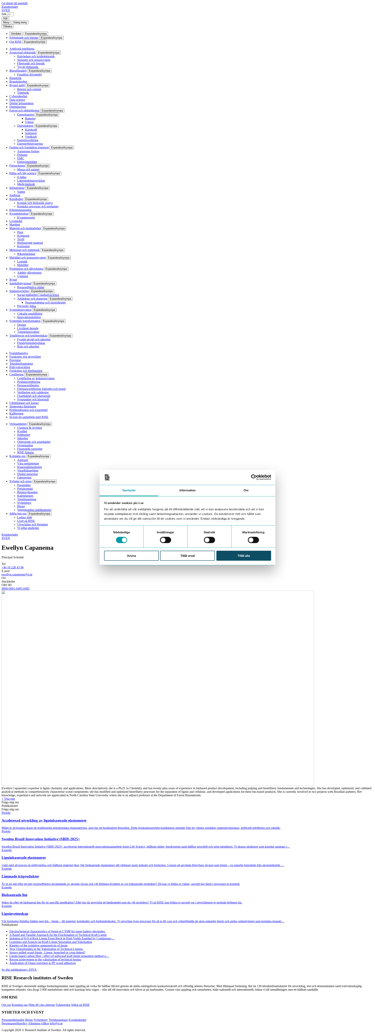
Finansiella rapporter (29, 448)
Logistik (22, 261)
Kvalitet (22, 431)
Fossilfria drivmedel (29, 74)
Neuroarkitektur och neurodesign (45, 302)
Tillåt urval (187, 555)
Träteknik (23, 92)
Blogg (21, 506)
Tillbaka (7, 26)
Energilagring (25, 114)
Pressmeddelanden (13, 1020)
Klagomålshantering (29, 467)
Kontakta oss (17, 456)
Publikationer (10, 805)
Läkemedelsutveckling (31, 180)
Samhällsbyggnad (20, 283)
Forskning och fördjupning (25, 370)
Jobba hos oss (17, 513)
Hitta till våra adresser (42, 1004)
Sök (4, 14)
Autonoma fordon (28, 151)
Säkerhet (22, 438)
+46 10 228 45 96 (13, 567)
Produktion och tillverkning (26, 268)
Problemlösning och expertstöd (28, 410)
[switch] (165, 540)
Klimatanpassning (20, 210)
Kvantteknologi (19, 213)
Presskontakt (25, 488)
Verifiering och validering (33, 392)
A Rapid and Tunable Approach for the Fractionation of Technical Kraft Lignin (58, 935)
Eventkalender (77, 1020)
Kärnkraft (31, 129)
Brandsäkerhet (18, 81)
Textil (20, 239)
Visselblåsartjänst (27, 470)
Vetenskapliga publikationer (34, 509)
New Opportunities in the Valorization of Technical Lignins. (46, 949)
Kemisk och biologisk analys (35, 203)
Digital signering (27, 474)
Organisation (25, 445)
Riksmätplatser (26, 254)
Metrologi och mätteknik (24, 250)
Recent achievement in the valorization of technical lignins (45, 959)
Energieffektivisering (30, 143)
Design (21, 324)
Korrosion (23, 246)
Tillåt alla (244, 555)
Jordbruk (14, 195)
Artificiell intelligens (21, 48)
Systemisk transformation (24, 321)
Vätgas (29, 122)
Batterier (30, 118)
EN (8, 10)
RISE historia (25, 452)
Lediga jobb (24, 517)
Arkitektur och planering (32, 298)
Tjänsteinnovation (28, 331)
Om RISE (15, 41)
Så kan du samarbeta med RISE (28, 417)
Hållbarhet (23, 434)
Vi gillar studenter (28, 528)
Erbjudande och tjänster (23, 37)
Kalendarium (25, 495)
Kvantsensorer (26, 217)
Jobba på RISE (80, 1004)
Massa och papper (28, 169)
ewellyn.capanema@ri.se (17, 574)
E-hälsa (21, 177)
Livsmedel (15, 221)
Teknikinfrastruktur (21, 363)
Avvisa (131, 555)
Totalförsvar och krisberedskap (28, 335)
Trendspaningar (26, 499)
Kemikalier (16, 199)
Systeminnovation (20, 309)
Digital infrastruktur (21, 103)
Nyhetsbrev (24, 502)
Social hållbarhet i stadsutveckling (38, 295)
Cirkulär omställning (29, 313)
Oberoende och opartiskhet (33, 441)
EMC (20, 158)
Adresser (22, 460)
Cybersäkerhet (18, 96)
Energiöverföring (27, 140)
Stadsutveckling (19, 291)
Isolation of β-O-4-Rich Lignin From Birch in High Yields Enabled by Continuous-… (62, 938)
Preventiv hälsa (26, 306)
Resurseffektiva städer (30, 287)
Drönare (22, 154)
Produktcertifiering (28, 381)
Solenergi (31, 133)
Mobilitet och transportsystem (27, 257)
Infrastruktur (17, 187)
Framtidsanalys (18, 353)
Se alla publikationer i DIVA (19, 969)
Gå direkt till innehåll (15, 3)
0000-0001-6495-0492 (15, 588)
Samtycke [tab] (129, 490)
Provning (15, 360)
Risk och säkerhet (28, 346)
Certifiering (16, 374)
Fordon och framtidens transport (29, 147)
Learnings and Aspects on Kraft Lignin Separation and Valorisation (50, 942)
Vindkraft (31, 136)
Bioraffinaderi (18, 70)
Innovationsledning (29, 317)
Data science (17, 99)
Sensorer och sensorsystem (33, 60)
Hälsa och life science (22, 173)
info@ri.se (56, 1023)
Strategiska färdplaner (22, 406)
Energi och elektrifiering (24, 110)
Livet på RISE (26, 521)
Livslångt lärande (27, 328)
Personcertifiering (28, 385)
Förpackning (17, 165)
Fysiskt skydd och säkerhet (33, 339)
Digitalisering (17, 106)
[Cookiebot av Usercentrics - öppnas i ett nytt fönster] (254, 477)
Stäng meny (20, 22)
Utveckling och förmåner (32, 524)
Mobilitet (22, 265)
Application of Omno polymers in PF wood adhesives (42, 963)
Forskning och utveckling (25, 356)
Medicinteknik (26, 184)
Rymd (13, 279)
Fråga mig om (10, 802)
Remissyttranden (27, 492)
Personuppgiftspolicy (15, 1023)
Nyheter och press (20, 481)
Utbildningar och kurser (24, 403)
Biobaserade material (30, 242)
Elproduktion (25, 125)
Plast (20, 232)
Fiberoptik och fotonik (31, 63)
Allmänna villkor (38, 1023)
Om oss (6, 1004)
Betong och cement (29, 89)
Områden (16, 33)
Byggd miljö (17, 85)
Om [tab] (246, 490)
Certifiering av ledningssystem (35, 378)
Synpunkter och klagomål (33, 399)
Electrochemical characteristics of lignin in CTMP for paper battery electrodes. (57, 931)
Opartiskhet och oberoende (33, 396)
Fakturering (24, 477)
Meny (6, 22)
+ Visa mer (8, 798)
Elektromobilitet (27, 162)
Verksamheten (18, 423)
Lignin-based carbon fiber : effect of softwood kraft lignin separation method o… (59, 956)
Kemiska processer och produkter (37, 206)
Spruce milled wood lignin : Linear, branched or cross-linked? (47, 952)
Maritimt (14, 224)
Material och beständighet (25, 228)
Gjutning (22, 276)
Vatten (21, 191)
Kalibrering (16, 413)
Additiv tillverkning (29, 272)
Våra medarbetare (28, 463)
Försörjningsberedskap (31, 343)
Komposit (23, 235)
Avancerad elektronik (22, 52)
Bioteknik (15, 78)
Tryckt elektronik (27, 67)
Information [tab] (187, 490)
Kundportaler (10, 6)
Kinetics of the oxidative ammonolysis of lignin (38, 945)
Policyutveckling (19, 367)
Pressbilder (24, 485)
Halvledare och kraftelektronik (36, 56)
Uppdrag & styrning (29, 427)
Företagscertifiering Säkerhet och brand (41, 389)
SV (4, 10)
